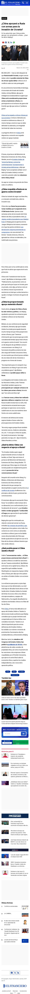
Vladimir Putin (15, 675)
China (19, 133)
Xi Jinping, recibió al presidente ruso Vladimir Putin (15, 219)
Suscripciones (23, 991)
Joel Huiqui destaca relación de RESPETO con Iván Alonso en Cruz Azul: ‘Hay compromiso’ (19, 842)
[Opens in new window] (5, 856)
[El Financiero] (10, 3)
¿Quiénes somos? (6, 991)
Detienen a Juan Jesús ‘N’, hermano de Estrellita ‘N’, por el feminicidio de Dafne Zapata (19, 873)
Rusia (14, 671)
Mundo (4, 18)
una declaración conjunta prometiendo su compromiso (14, 229)
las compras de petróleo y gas (17, 525)
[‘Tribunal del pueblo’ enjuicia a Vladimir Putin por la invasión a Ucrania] (24, 145)
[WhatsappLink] (15, 742)
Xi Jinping (21, 671)
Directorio (15, 991)
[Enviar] (23, 734)
